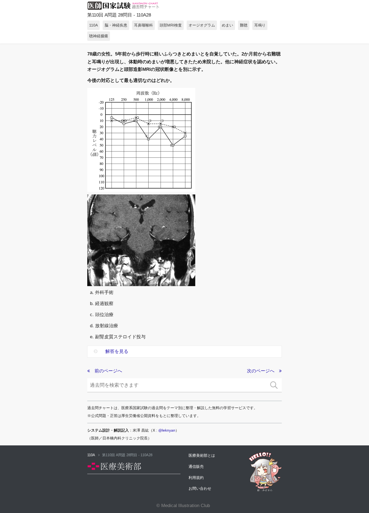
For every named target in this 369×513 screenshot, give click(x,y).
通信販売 (196, 466)
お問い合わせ (200, 488)
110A (91, 455)
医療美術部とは (202, 455)
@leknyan (166, 430)
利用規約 (196, 477)
